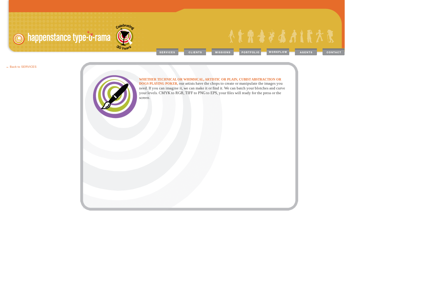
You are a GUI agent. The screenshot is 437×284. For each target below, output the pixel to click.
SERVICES (29, 66)
